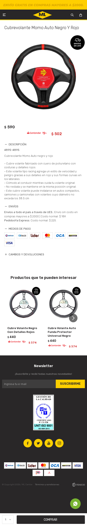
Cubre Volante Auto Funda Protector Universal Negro (62, 332)
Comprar (50, 520)
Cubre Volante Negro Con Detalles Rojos (22, 330)
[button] (75, 318)
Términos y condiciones (47, 484)
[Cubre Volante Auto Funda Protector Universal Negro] (64, 304)
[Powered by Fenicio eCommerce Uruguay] (78, 484)
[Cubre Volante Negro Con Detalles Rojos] (23, 304)
